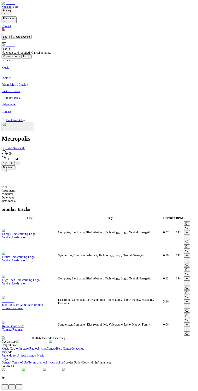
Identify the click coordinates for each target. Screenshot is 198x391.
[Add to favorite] (5, 163)
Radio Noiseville (15, 148)
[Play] (18, 126)
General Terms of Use (15, 362)
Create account (21, 36)
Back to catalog (15, 120)
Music (5, 6)
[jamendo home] (8, 3)
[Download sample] (18, 163)
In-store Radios (28, 348)
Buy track (8, 167)
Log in (6, 36)
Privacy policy (54, 362)
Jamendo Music (34, 355)
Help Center (63, 348)
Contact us (77, 348)
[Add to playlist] (11, 163)
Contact (6, 26)
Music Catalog (10, 348)
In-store (13, 6)
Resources (9, 18)
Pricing (7, 10)
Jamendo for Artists (13, 355)
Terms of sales (37, 362)
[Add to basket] (187, 241)
